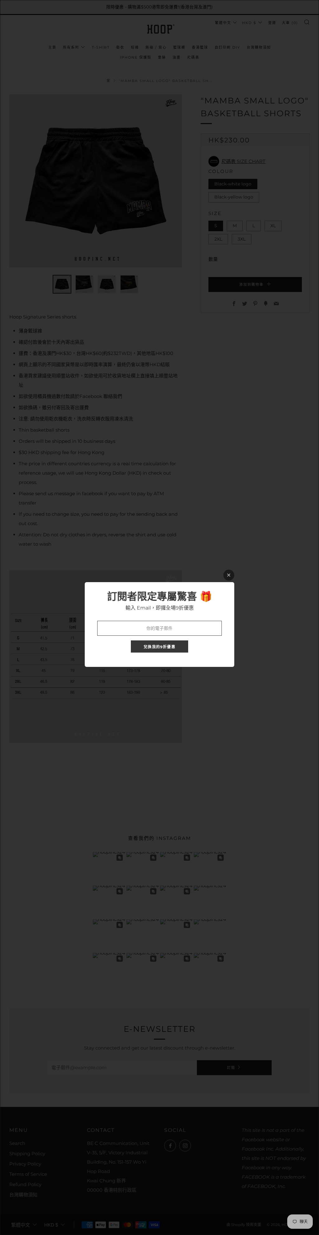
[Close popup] (228, 575)
